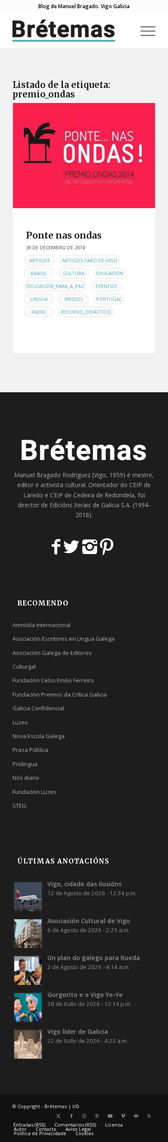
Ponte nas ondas (64, 235)
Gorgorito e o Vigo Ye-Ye (85, 995)
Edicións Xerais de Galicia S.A (90, 505)
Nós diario (25, 778)
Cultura (73, 273)
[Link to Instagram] (84, 1115)
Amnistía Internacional (41, 625)
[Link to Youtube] (110, 1115)
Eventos (106, 286)
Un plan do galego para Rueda (93, 958)
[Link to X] (58, 1115)
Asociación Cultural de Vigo (88, 921)
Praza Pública (30, 750)
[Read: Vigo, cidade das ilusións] (28, 896)
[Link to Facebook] (71, 1115)
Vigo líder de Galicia (77, 1031)
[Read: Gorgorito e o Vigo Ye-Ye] (28, 1006)
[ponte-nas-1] (84, 155)
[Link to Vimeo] (123, 1115)
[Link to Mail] (136, 1115)
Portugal (109, 299)
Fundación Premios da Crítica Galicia (59, 694)
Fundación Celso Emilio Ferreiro (53, 680)
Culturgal (24, 666)
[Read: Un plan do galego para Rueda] (28, 969)
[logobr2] (69, 30)
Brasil (39, 273)
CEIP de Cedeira (72, 495)
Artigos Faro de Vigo (90, 260)
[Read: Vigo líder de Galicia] (28, 1043)
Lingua (39, 299)
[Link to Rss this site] (149, 1115)
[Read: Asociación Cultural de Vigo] (28, 933)
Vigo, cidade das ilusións (84, 884)
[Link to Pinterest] (97, 1115)
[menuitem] (123, 30)
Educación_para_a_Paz (55, 286)
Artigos (39, 260)
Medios (74, 299)
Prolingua (24, 764)
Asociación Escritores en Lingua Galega (63, 638)
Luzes (20, 722)
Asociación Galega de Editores (52, 653)
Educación (109, 273)
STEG (19, 805)
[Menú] (144, 30)
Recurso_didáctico (86, 312)
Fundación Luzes (34, 792)
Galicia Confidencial (38, 708)
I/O (75, 1106)
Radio (38, 312)
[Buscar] (123, 30)
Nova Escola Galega (38, 736)
